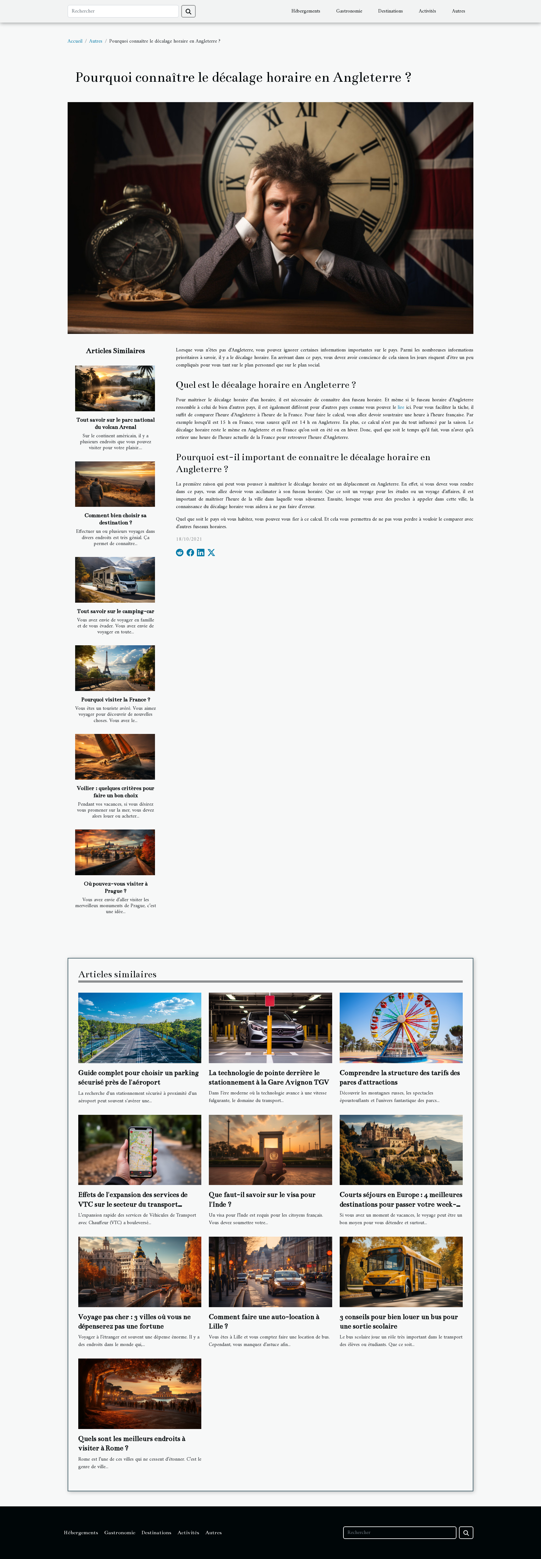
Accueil (75, 41)
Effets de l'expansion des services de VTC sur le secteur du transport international (133, 1204)
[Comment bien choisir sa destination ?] (115, 484)
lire (401, 407)
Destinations (390, 11)
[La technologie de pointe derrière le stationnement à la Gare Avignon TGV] (270, 1027)
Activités (427, 11)
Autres (458, 11)
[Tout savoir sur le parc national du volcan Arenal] (115, 388)
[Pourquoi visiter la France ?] (115, 668)
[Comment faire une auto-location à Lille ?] (270, 1271)
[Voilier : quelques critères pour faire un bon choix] (115, 757)
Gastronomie (349, 11)
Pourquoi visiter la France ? (115, 699)
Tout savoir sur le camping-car (115, 611)
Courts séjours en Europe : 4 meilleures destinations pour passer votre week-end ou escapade (401, 1204)
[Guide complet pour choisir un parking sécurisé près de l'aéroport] (139, 1027)
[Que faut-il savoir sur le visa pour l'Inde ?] (270, 1149)
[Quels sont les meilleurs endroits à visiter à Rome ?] (139, 1393)
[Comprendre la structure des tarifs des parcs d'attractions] (401, 1027)
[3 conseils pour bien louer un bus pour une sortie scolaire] (401, 1271)
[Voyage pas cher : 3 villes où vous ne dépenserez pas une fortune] (139, 1271)
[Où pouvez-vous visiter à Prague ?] (115, 852)
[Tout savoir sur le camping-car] (115, 580)
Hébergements (305, 11)
